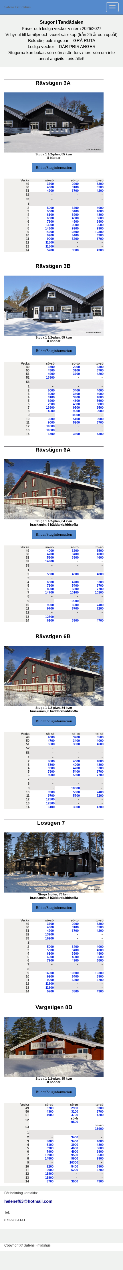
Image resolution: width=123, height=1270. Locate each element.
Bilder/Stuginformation (54, 167)
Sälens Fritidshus (17, 7)
